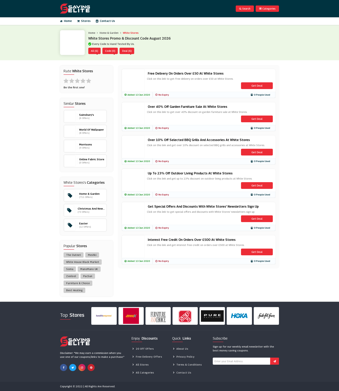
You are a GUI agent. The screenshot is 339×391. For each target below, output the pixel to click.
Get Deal (256, 85)
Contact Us (107, 21)
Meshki (92, 254)
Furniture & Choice (78, 283)
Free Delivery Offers (149, 356)
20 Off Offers (145, 348)
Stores (86, 21)
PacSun (87, 276)
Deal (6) (127, 50)
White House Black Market (82, 261)
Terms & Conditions (189, 364)
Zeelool (71, 276)
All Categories (145, 372)
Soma (69, 269)
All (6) (94, 50)
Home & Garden (109, 32)
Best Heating (74, 290)
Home (68, 21)
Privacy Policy (185, 356)
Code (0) (110, 50)
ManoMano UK (89, 269)
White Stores (130, 32)
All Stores (142, 364)
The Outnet (73, 254)
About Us (182, 348)
